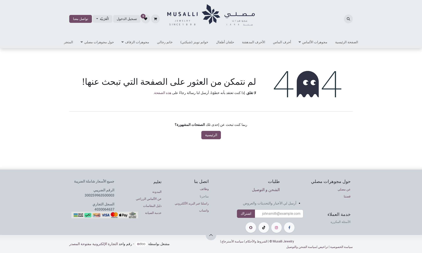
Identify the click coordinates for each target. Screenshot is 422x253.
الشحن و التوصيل (266, 189)
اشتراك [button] (246, 213)
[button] (348, 18)
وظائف (204, 189)
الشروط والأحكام (256, 241)
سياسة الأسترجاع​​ (232, 241)
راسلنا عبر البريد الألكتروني (192, 203)
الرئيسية (211, 135)
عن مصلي (344, 189)
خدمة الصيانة (153, 213)
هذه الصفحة (162, 93)
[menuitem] (346, 42)
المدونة (157, 191)
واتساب (204, 210)
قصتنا (347, 196)
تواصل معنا (80, 19)
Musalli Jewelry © (282, 241)
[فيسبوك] (289, 227)
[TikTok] (263, 227)
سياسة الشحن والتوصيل (301, 247)
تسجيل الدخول (127, 19)
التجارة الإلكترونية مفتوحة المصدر (93, 244)
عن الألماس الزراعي (149, 199)
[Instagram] (276, 227)
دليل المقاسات (152, 206)
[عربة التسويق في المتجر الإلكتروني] (155, 18)
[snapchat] (251, 227)
